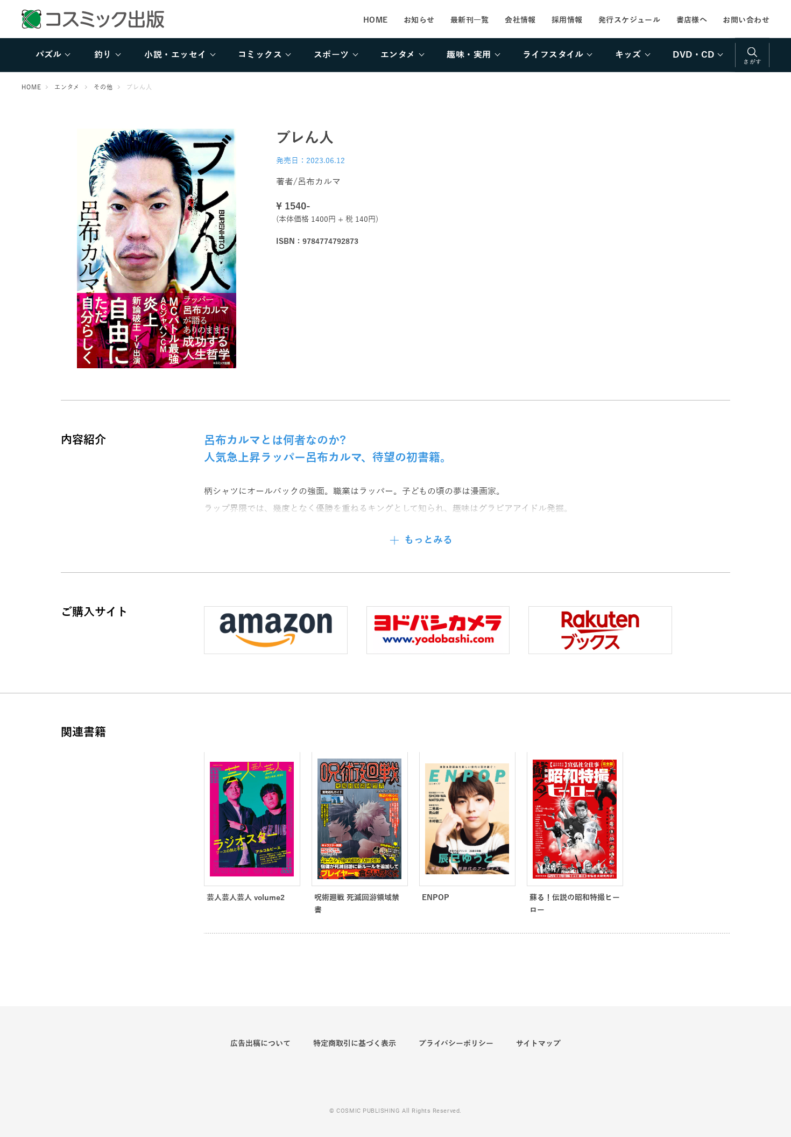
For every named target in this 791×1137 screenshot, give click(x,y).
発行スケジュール (629, 20)
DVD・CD (693, 55)
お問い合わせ (746, 20)
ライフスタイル (552, 55)
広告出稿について (260, 1043)
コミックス (260, 55)
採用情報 (567, 20)
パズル (48, 55)
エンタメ (397, 55)
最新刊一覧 (469, 20)
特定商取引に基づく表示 (354, 1043)
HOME (375, 20)
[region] (395, 55)
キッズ (628, 55)
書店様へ (692, 20)
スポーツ (331, 55)
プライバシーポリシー (456, 1043)
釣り (103, 55)
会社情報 (520, 20)
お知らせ (419, 20)
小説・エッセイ (175, 55)
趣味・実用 (469, 55)
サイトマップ (538, 1043)
